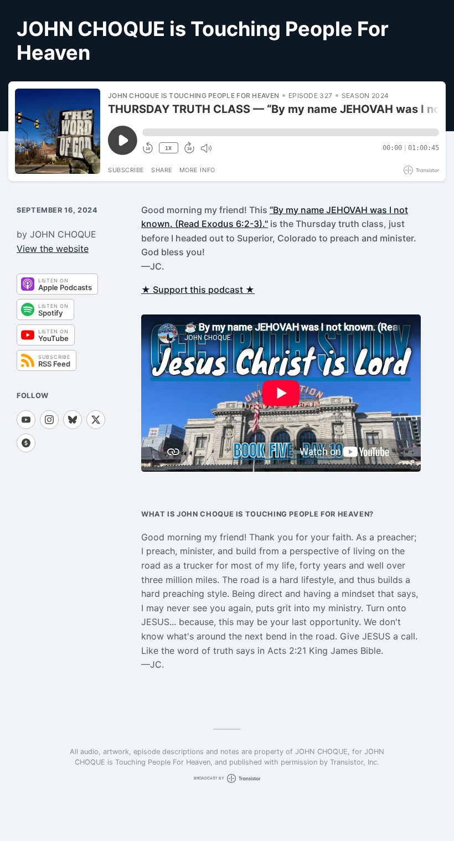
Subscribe (126, 170)
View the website (53, 248)
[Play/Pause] (57, 131)
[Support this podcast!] (26, 443)
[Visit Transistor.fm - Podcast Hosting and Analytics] (421, 170)
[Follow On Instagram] (49, 419)
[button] (290, 132)
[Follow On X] (95, 419)
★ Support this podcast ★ (198, 289)
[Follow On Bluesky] (72, 419)
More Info (197, 170)
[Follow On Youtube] (26, 419)
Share (162, 170)
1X (168, 148)
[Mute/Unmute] (205, 148)
